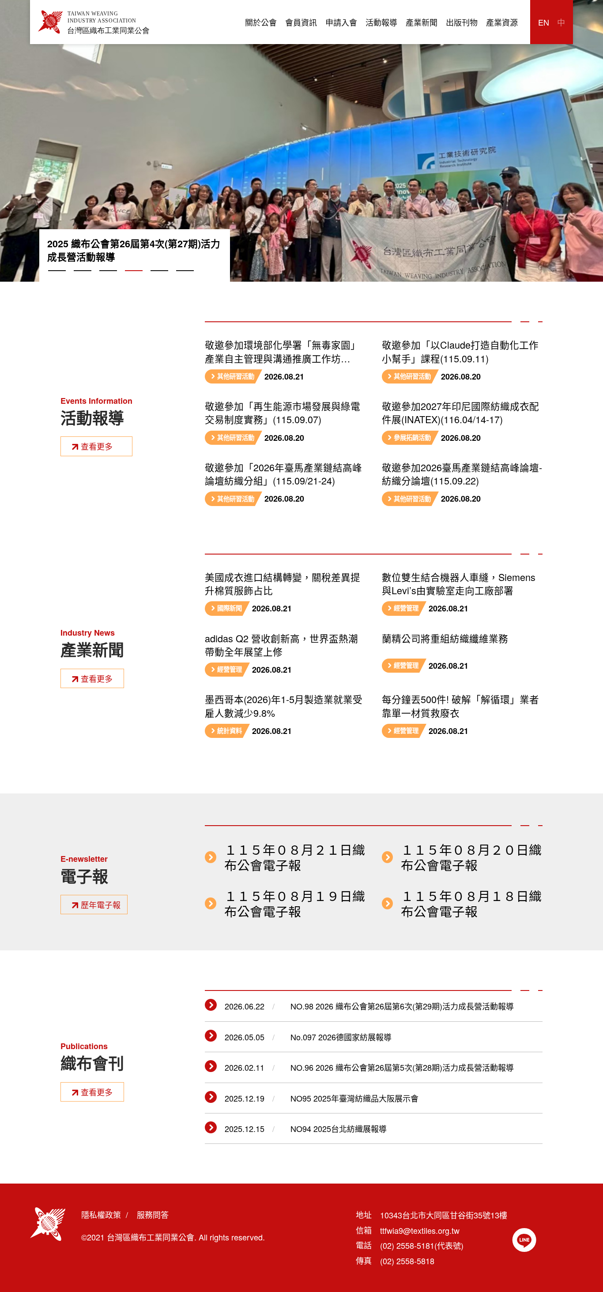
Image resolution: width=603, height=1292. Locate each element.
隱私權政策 (101, 1214)
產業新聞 (421, 22)
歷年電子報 (101, 904)
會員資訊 (301, 22)
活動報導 (381, 22)
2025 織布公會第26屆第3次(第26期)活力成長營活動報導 (133, 250)
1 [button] (57, 281)
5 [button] (159, 281)
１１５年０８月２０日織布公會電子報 (471, 857)
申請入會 (341, 22)
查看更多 (97, 446)
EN (543, 22)
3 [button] (108, 281)
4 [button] (134, 281)
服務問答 (153, 1214)
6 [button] (185, 281)
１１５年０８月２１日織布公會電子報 (294, 857)
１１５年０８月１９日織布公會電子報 (294, 903)
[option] (301, 141)
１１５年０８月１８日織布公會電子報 (471, 903)
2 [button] (82, 281)
